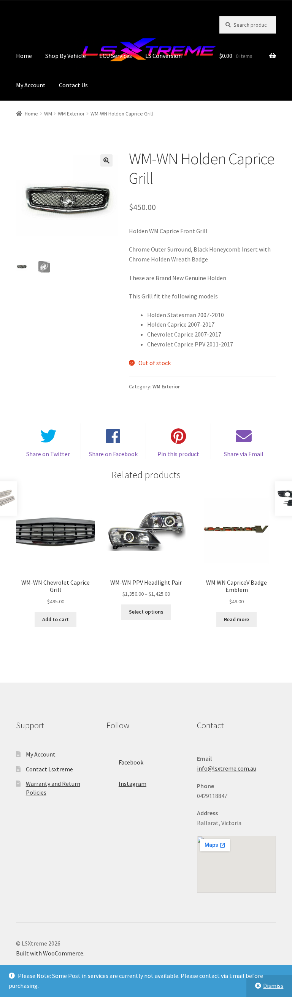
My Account (31, 85)
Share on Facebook (113, 454)
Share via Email (243, 454)
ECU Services (115, 55)
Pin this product (178, 454)
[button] (106, 160)
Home (24, 55)
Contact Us (73, 85)
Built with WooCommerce (49, 953)
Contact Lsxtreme (49, 769)
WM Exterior (71, 113)
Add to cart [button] (55, 619)
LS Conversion (163, 55)
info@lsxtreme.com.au (226, 768)
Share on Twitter (48, 454)
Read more (236, 619)
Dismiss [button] (273, 985)
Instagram (132, 783)
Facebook (131, 762)
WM (48, 113)
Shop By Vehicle (65, 55)
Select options (146, 611)
